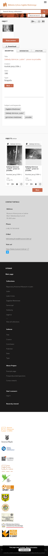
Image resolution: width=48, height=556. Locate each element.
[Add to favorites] (39, 21)
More (37, 190)
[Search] (44, 11)
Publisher (9, 349)
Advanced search (35, 15)
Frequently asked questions (15, 376)
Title (7, 335)
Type (8, 358)
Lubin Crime (10, 296)
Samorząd (9, 305)
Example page (11, 371)
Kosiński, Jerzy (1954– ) (12, 66)
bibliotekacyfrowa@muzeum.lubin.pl (18, 239)
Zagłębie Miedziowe (13, 109)
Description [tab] (9, 51)
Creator (9, 339)
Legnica (9, 315)
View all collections (12, 322)
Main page (9, 274)
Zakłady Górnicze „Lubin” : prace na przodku (12, 168)
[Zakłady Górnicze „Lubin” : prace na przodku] (8, 28)
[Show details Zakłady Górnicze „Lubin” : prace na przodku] (21, 184)
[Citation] (43, 21)
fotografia (8, 80)
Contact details (11, 381)
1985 (6, 73)
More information (31, 547)
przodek (28, 117)
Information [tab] (24, 51)
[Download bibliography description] (12, 184)
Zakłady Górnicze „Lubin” (15, 113)
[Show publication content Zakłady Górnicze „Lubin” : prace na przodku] (17, 184)
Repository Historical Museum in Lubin (19, 287)
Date (8, 353)
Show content (11, 40)
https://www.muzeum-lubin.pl (16, 249)
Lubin (8, 291)
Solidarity (9, 310)
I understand (24, 550)
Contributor (10, 344)
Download (12, 46)
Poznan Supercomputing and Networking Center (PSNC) (24, 552)
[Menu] (45, 2)
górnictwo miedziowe (13, 117)
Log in (8, 396)
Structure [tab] (39, 51)
